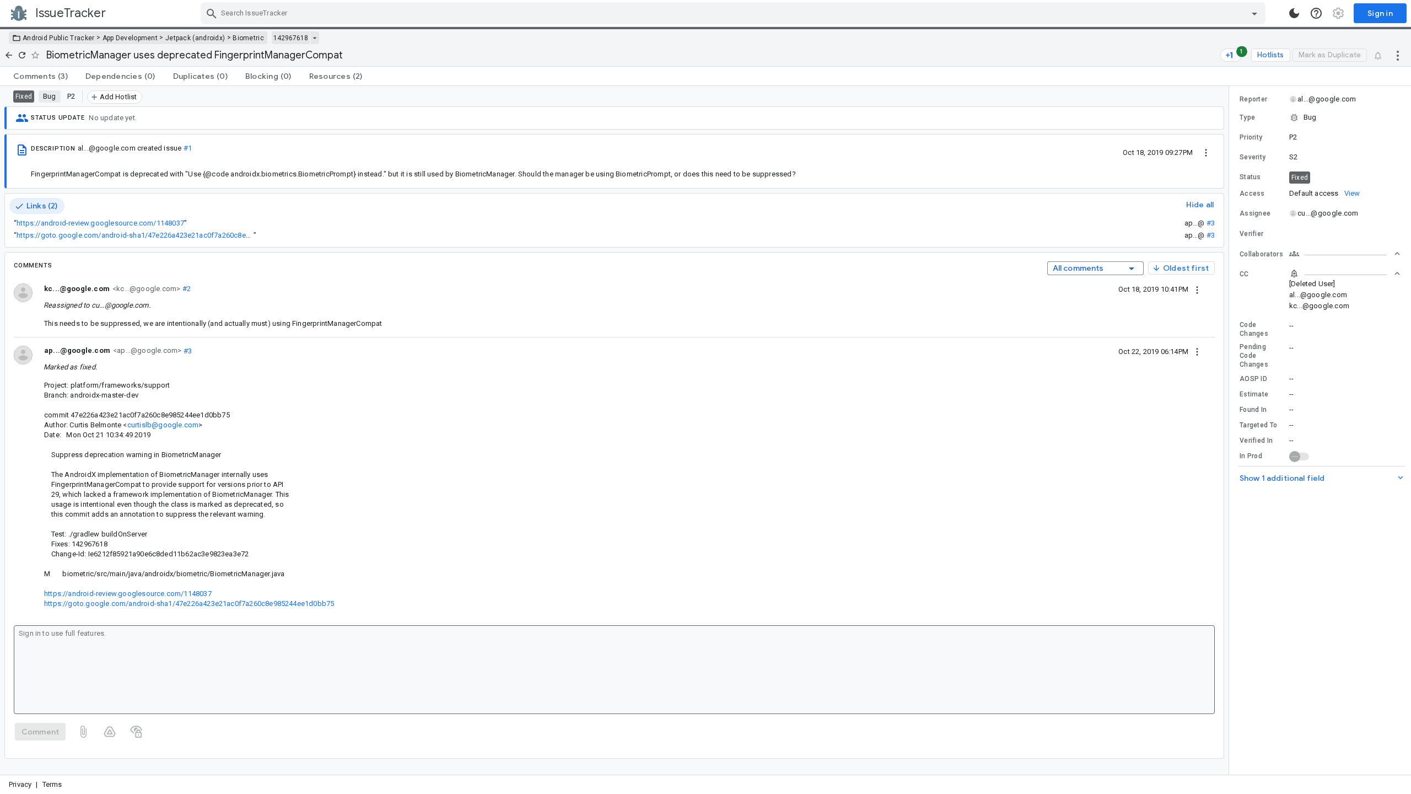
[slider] (1231, 430)
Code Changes (1254, 329)
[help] (1316, 13)
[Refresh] (22, 55)
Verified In (1256, 440)
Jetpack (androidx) (195, 38)
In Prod (1251, 456)
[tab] (40, 76)
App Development (130, 38)
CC (1244, 274)
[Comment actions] (1197, 289)
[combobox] (734, 13)
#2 (185, 289)
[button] (1320, 117)
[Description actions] (1206, 152)
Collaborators (1261, 254)
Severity (1252, 157)
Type (1247, 117)
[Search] (211, 13)
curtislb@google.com (163, 425)
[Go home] (8, 55)
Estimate (1254, 394)
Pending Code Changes (1254, 355)
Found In (1253, 410)
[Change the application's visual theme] (1294, 13)
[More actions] (1398, 55)
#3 (1211, 223)
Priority (1251, 137)
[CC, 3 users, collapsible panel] (1345, 273)
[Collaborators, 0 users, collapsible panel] (1345, 254)
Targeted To (1258, 425)
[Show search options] (1254, 13)
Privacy (20, 784)
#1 (188, 148)
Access (1252, 193)
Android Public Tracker (59, 38)
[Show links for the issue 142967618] (314, 38)
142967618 (290, 38)
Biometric (248, 38)
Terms (52, 784)
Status (1250, 177)
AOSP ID (1253, 379)
